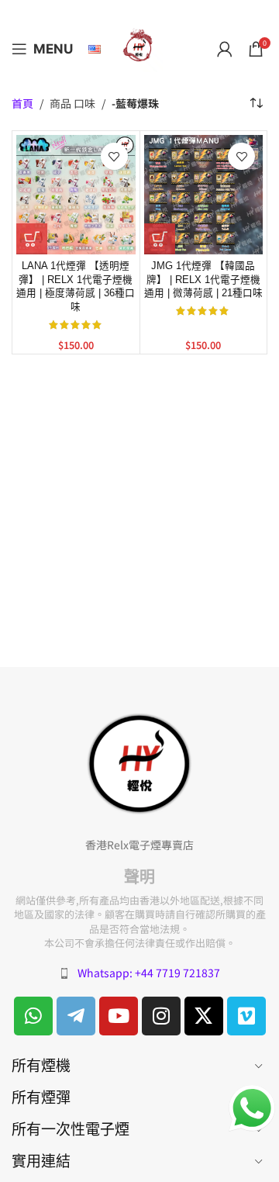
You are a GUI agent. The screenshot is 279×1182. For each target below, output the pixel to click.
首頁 (22, 103)
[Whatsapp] (33, 1016)
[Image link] (139, 762)
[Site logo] (139, 47)
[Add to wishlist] (114, 156)
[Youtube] (118, 1016)
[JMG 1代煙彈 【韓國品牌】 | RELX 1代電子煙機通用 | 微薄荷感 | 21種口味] (204, 194)
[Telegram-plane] (76, 1016)
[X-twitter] (203, 1016)
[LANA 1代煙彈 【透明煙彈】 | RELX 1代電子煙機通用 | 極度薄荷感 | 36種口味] (76, 194)
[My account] (224, 48)
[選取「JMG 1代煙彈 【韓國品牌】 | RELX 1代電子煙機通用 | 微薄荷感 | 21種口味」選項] (159, 238)
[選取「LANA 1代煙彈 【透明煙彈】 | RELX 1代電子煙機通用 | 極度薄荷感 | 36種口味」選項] (31, 238)
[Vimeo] (246, 1016)
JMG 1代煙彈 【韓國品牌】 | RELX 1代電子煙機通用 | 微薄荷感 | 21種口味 (203, 280)
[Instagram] (161, 1016)
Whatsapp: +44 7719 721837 (149, 972)
